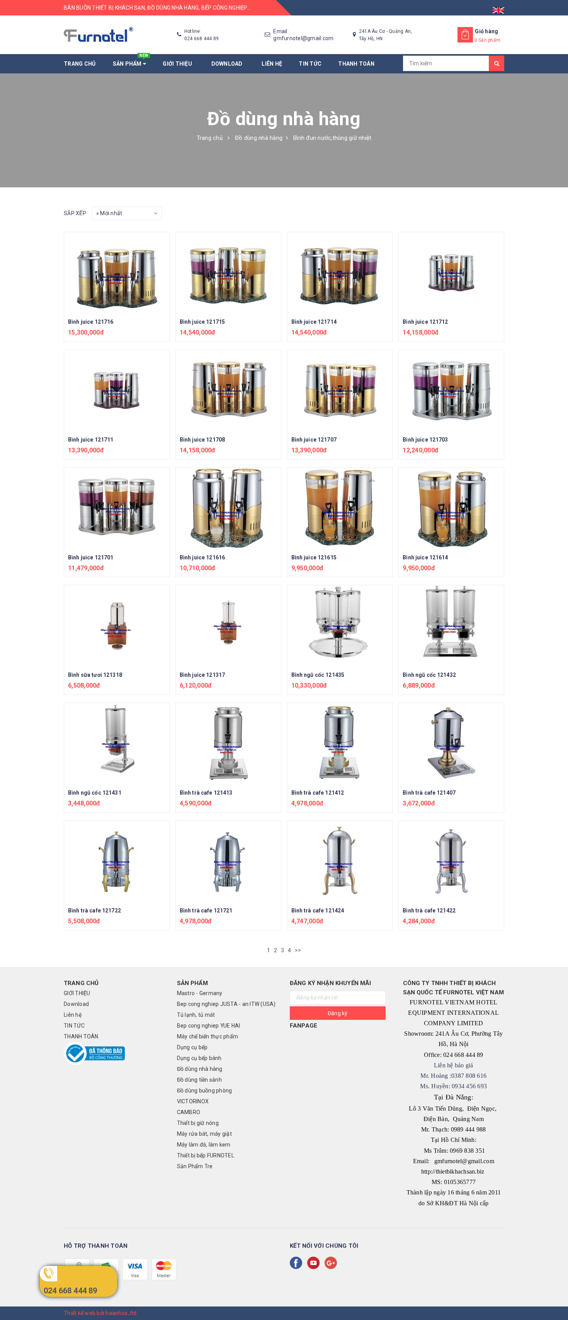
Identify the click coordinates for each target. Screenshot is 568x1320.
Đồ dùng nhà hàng (200, 1069)
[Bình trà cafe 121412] (340, 743)
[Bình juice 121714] (340, 272)
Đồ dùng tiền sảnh (199, 1080)
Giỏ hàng (486, 31)
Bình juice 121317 (202, 675)
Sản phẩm (130, 60)
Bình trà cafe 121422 (429, 910)
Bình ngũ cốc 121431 (94, 793)
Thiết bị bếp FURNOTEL (205, 1155)
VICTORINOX (193, 1101)
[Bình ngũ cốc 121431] (116, 743)
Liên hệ (272, 64)
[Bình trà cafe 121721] (228, 861)
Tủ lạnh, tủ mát (196, 1015)
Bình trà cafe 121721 (206, 910)
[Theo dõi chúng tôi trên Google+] (332, 1263)
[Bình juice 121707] (340, 390)
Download (228, 64)
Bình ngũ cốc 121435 (318, 675)
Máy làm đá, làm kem (204, 1145)
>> (299, 950)
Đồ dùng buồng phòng (204, 1090)
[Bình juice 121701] (116, 508)
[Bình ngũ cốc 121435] (340, 625)
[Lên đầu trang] (554, 1297)
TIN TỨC (310, 64)
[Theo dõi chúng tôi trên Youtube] (315, 1263)
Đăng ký (338, 1013)
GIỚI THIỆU (178, 64)
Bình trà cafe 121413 (206, 793)
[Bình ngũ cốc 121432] (451, 625)
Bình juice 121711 (90, 440)
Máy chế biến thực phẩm (207, 1036)
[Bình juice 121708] (228, 390)
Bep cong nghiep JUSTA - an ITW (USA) (226, 1004)
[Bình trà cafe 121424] (340, 861)
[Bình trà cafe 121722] (116, 861)
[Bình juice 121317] (228, 625)
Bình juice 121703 (425, 440)
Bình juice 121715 (202, 322)
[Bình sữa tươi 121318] (116, 625)
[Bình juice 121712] (451, 272)
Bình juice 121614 (425, 557)
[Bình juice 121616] (228, 508)
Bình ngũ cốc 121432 (429, 675)
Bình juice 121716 (90, 322)
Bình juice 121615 (314, 557)
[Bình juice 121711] (116, 390)
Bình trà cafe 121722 (94, 910)
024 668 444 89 (70, 1290)
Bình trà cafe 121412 (317, 793)
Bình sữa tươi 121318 (95, 675)
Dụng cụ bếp (192, 1047)
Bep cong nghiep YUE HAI (208, 1026)
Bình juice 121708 (202, 440)
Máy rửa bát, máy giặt (204, 1134)
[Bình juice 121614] (451, 508)
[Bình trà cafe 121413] (228, 743)
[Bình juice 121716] (116, 272)
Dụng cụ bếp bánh (199, 1058)
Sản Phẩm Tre (195, 1166)
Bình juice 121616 (202, 557)
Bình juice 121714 (314, 322)
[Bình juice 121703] (451, 390)
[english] (498, 8)
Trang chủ (79, 64)
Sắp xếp (75, 213)
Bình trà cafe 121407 (429, 793)
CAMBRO (189, 1112)
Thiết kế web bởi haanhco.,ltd (100, 1313)
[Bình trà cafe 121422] (451, 861)
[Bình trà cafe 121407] (451, 743)
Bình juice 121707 (314, 440)
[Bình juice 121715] (228, 272)
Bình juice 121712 (425, 322)
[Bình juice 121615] (340, 508)
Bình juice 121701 (90, 557)
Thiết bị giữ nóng (198, 1123)
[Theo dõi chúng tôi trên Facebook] (297, 1263)
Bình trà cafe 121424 (317, 910)
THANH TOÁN (356, 64)
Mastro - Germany (200, 993)
